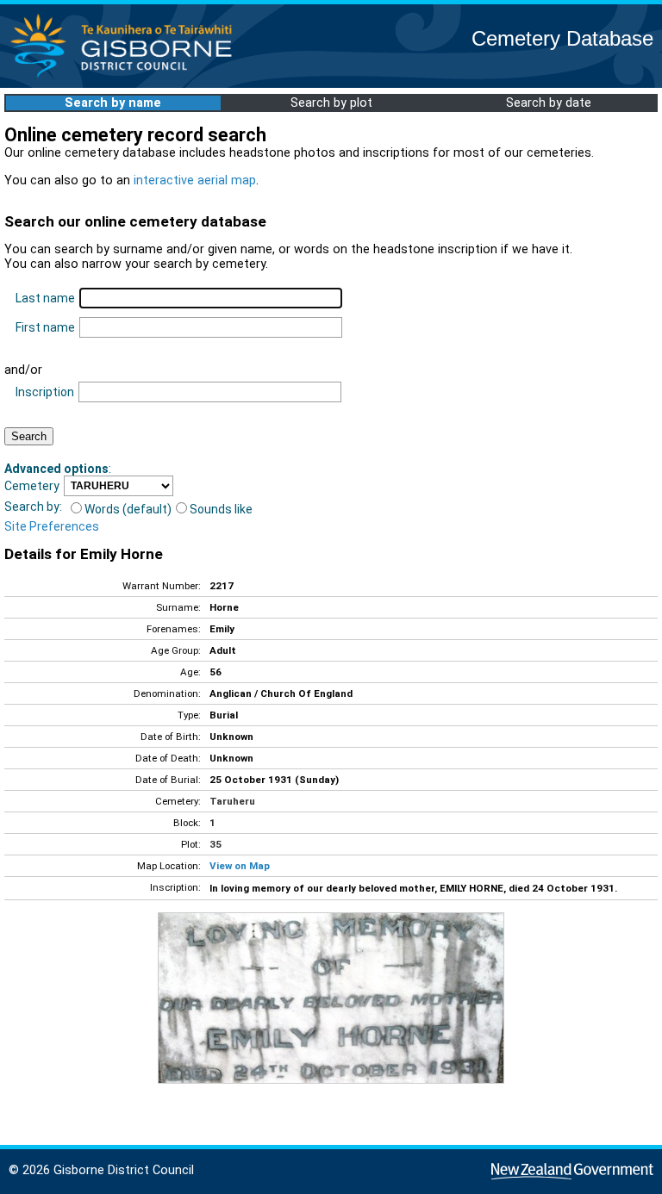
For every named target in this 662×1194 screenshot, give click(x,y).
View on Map (239, 866)
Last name (45, 298)
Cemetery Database (562, 38)
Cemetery (31, 486)
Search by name (113, 103)
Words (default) (128, 509)
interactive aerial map (195, 180)
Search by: (33, 506)
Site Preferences (51, 526)
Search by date (548, 103)
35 (215, 844)
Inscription (45, 392)
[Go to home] (126, 77)
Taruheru (232, 801)
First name (45, 327)
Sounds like (221, 509)
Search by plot (331, 103)
